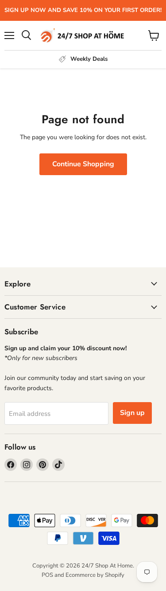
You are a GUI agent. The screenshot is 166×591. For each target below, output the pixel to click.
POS (47, 575)
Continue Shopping (83, 164)
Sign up (132, 413)
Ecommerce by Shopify (95, 575)
